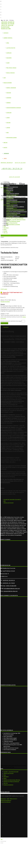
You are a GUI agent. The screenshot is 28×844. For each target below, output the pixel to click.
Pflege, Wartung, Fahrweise (11, 67)
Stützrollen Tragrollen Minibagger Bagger (16, 211)
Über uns (5, 225)
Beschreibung (5, 327)
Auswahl (7, 62)
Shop (4, 218)
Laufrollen (8, 127)
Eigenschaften (8, 57)
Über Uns (5, 783)
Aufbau (7, 42)
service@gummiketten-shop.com (12, 588)
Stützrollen (8, 122)
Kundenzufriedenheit (8, 784)
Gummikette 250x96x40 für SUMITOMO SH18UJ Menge (11, 321)
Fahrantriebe (8, 92)
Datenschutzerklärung (6, 800)
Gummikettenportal (8, 184)
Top (1, 839)
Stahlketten (8, 102)
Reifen (7, 132)
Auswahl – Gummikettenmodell (10, 771)
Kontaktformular (5, 27)
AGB (4, 501)
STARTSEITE (5, 32)
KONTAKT (5, 147)
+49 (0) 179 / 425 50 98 (7, 25)
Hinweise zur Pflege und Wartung (11, 781)
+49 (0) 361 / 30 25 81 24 (7, 22)
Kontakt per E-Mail (6, 28)
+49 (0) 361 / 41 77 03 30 (7, 23)
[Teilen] (2, 841)
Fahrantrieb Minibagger (11, 200)
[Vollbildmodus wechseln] (4, 841)
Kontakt (5, 223)
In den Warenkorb (4, 323)
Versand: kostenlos (5, 301)
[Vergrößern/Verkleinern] (5, 841)
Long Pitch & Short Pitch (12, 187)
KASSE (5, 158)
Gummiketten (8, 97)
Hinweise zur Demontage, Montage (11, 780)
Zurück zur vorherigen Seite (6, 235)
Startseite (6, 182)
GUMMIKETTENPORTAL (7, 37)
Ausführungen (8, 52)
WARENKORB (6, 153)
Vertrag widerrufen (5, 792)
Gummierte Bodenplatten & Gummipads (13, 107)
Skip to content (4, 187)
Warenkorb (6, 776)
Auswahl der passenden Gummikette (12, 499)
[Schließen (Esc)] (1, 841)
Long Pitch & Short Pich (10, 47)
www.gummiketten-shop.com (11, 591)
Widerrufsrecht (13, 798)
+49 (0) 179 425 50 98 (11, 585)
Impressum (3, 798)
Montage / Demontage (10, 72)
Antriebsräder (8, 112)
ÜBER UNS (5, 142)
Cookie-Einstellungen (6, 802)
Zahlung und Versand (8, 502)
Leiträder (8, 117)
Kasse (5, 221)
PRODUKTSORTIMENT (7, 82)
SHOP (4, 77)
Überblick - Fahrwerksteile (11, 87)
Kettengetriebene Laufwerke (11, 137)
